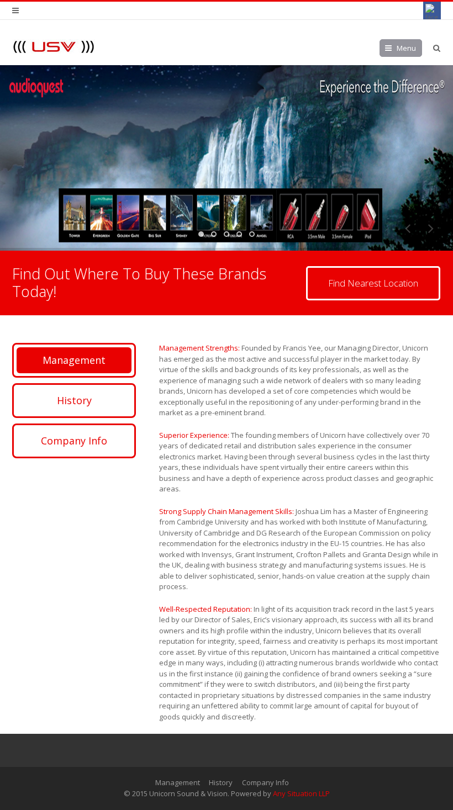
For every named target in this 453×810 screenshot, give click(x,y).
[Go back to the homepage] (53, 46)
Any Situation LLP (301, 793)
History (74, 400)
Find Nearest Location (373, 283)
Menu (406, 48)
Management (74, 360)
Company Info (74, 440)
